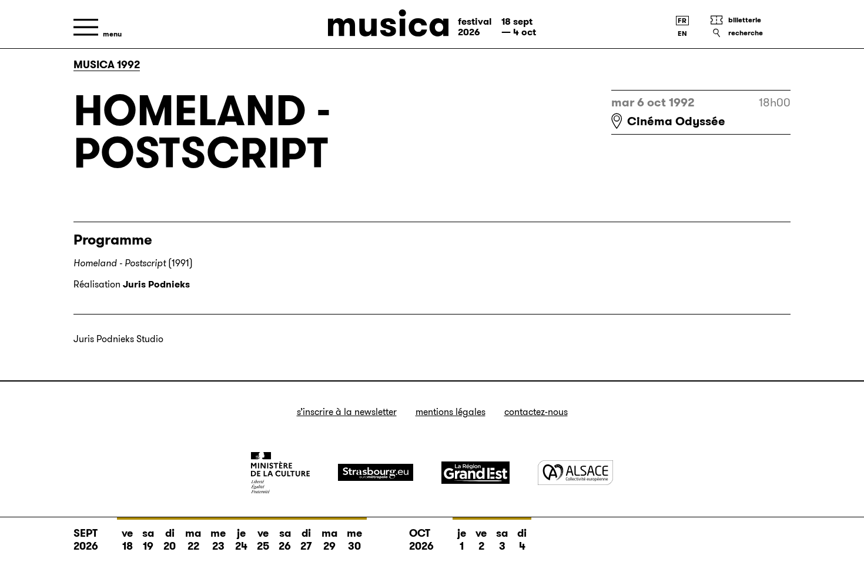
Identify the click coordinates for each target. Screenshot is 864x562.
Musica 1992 (106, 64)
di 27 (306, 540)
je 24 (241, 540)
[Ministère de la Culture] (280, 472)
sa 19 (148, 540)
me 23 (218, 540)
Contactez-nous (536, 412)
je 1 (461, 540)
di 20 (169, 540)
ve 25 (263, 540)
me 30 (354, 540)
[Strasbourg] (375, 472)
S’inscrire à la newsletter (347, 412)
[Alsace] (575, 472)
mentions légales (450, 412)
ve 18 (127, 540)
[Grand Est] (475, 472)
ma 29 (329, 540)
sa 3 (502, 540)
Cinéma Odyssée (676, 121)
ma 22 (193, 540)
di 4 (522, 540)
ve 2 (481, 540)
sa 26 (285, 540)
